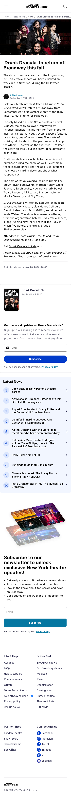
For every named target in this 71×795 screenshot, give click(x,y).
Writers (8, 684)
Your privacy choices (16, 696)
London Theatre (13, 733)
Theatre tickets (45, 701)
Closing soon (44, 690)
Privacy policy (12, 701)
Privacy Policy (49, 366)
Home (7, 17)
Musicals (42, 673)
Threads (46, 749)
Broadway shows (47, 662)
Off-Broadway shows (49, 668)
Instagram (47, 738)
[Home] (36, 6)
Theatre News (18, 17)
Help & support (13, 673)
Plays (40, 679)
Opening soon (45, 684)
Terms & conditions (15, 690)
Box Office (10, 749)
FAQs (7, 668)
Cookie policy (12, 707)
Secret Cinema (12, 744)
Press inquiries (13, 679)
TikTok (46, 744)
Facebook (47, 733)
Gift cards (42, 707)
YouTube (47, 760)
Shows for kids (46, 696)
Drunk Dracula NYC (34, 290)
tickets (22, 246)
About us (9, 662)
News (30, 17)
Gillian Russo (16, 95)
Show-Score (11, 738)
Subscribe (35, 359)
